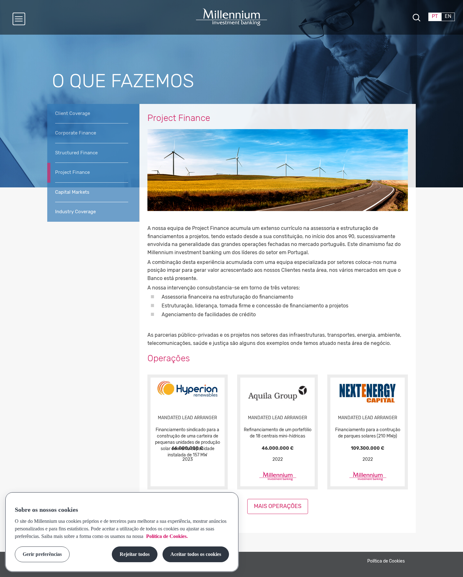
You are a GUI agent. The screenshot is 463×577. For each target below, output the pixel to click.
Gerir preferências (42, 554)
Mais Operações (277, 506)
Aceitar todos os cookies (195, 554)
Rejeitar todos (135, 554)
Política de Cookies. (166, 536)
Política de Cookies (386, 561)
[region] (122, 532)
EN (448, 16)
